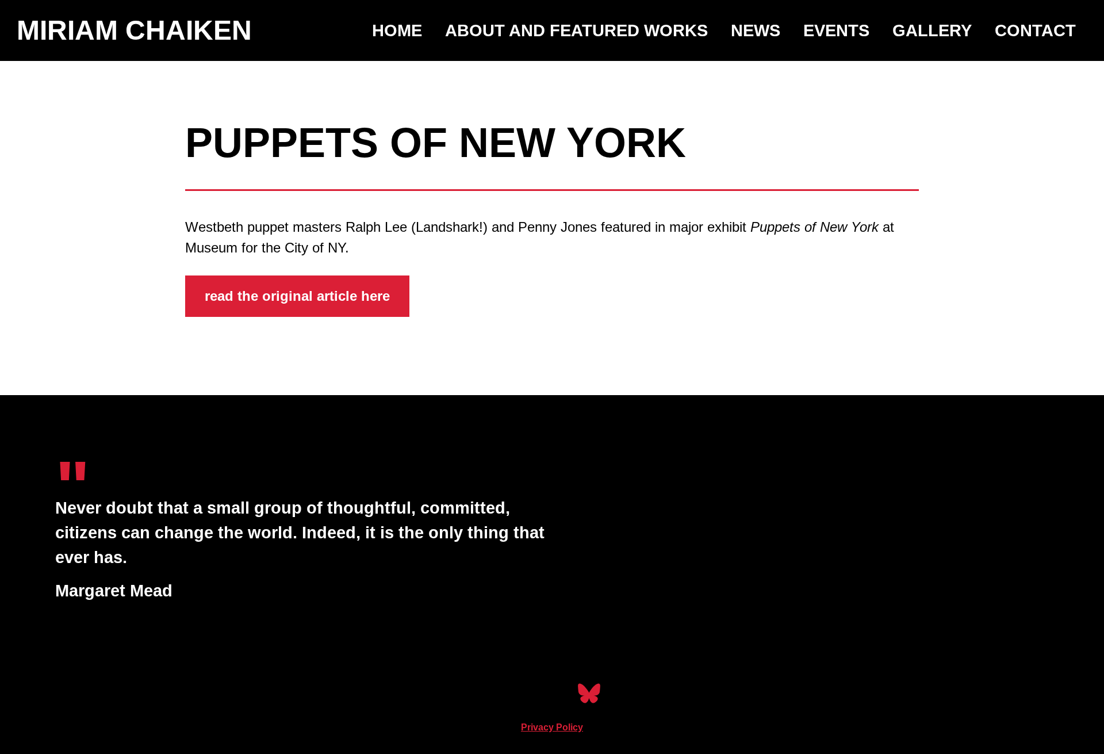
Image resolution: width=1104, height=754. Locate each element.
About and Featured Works (576, 30)
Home (397, 30)
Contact (1035, 30)
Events (836, 30)
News (755, 30)
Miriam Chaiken (134, 30)
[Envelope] (552, 693)
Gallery (932, 30)
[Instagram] (515, 693)
